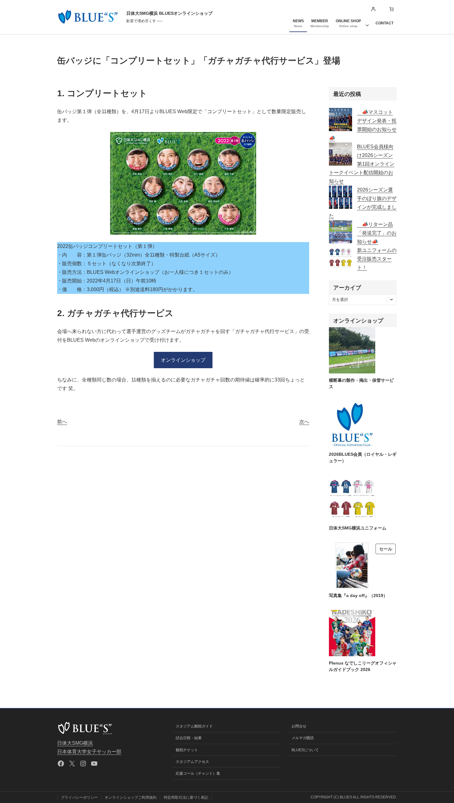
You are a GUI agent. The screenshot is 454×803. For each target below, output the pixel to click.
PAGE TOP (439, 774)
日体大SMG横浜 (75, 743)
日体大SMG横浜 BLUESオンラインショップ (169, 13)
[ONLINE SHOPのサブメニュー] (367, 23)
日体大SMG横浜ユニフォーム (357, 527)
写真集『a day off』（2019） (358, 595)
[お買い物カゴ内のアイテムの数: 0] (391, 9)
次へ (304, 421)
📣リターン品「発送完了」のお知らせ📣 (377, 233)
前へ (62, 421)
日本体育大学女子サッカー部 (89, 751)
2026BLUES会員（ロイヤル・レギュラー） (363, 457)
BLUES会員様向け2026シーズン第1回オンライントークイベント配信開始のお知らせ (361, 164)
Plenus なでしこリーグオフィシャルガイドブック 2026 (363, 666)
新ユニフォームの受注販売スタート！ (377, 259)
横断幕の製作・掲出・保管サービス (361, 383)
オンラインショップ (183, 360)
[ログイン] (373, 9)
